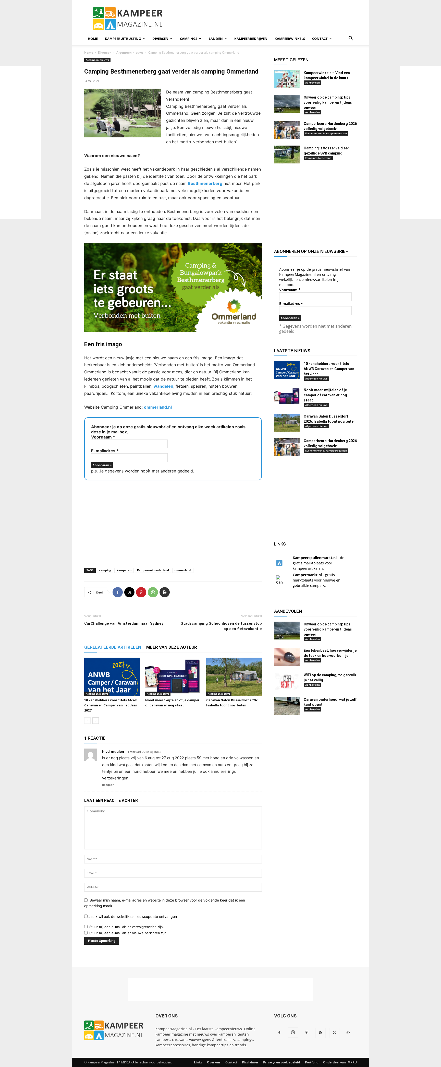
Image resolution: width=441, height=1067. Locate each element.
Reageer (108, 785)
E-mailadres (105, 450)
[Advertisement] (420, 142)
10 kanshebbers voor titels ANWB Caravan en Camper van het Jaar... (329, 369)
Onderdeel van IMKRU (340, 1062)
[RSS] (320, 1033)
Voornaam (103, 437)
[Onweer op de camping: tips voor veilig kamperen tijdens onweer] (287, 104)
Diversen (160, 38)
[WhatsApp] (153, 592)
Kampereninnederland (153, 570)
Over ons (213, 1062)
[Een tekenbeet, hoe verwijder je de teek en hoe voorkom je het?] (287, 657)
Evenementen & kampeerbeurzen (326, 133)
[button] (351, 39)
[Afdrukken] (165, 592)
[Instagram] (293, 1032)
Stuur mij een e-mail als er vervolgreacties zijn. (126, 927)
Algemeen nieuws (129, 52)
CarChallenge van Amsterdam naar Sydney (124, 623)
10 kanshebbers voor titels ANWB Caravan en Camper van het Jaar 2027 (110, 705)
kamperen (124, 570)
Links (198, 1062)
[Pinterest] (141, 592)
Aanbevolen (312, 82)
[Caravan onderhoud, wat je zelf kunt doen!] (287, 706)
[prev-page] (87, 720)
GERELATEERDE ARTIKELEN (112, 647)
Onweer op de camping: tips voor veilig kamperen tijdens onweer (328, 102)
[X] (129, 592)
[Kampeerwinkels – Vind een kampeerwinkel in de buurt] (287, 79)
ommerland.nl (158, 407)
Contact (320, 38)
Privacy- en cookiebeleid (281, 1062)
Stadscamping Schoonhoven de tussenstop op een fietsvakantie (221, 626)
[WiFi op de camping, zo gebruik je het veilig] (287, 681)
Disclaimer (250, 1062)
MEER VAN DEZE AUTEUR (171, 647)
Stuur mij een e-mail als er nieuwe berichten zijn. (128, 933)
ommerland (183, 570)
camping (105, 570)
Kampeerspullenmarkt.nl (315, 557)
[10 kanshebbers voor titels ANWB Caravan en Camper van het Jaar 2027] (112, 677)
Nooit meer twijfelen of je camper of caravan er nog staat (325, 395)
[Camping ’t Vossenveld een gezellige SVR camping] (287, 154)
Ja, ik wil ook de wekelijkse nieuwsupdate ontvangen (132, 916)
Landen (216, 38)
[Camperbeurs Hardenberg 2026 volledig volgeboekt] (287, 130)
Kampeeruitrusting (123, 38)
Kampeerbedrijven (250, 38)
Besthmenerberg (205, 183)
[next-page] (95, 720)
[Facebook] (118, 592)
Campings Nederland (318, 158)
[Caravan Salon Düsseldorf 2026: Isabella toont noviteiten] (234, 677)
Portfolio (311, 1062)
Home (93, 38)
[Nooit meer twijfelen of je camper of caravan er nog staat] (173, 677)
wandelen (163, 386)
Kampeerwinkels (290, 38)
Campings (188, 38)
